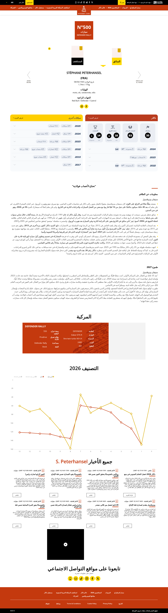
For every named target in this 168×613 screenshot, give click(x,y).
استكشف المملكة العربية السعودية (58, 8)
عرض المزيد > (93, 118)
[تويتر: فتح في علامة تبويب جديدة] (92, 2)
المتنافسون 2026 (113, 8)
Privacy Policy (107, 604)
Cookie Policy (91, 604)
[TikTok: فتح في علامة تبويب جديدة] (81, 2)
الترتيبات (125, 8)
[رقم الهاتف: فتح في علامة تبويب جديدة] (76, 2)
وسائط (58, 604)
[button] (11, 2)
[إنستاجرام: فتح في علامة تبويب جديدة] (84, 2)
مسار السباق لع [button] (135, 8)
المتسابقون (29, 2)
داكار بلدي (21, 2)
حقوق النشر (154, 611)
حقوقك (47, 604)
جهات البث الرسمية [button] (146, 2)
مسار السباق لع (119, 593)
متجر (122, 2)
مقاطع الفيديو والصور (25, 8)
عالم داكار (84, 593)
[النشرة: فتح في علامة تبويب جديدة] (78, 2)
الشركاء (13, 8)
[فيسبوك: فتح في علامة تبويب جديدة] (89, 2)
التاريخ (121, 604)
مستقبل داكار (39, 8)
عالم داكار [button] (102, 8)
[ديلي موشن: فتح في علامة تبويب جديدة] (87, 2)
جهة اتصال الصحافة (132, 2)
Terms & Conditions (74, 604)
